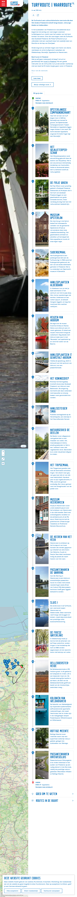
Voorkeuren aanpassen (52, 891)
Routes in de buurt (47, 800)
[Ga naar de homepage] (15, 3)
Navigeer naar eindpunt (44, 787)
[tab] (23, 446)
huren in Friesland (50, 61)
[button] (22, 667)
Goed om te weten (46, 794)
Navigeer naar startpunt (44, 103)
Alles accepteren (12, 891)
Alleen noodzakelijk (31, 891)
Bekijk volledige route (41, 85)
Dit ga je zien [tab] (38, 93)
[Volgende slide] (26, 224)
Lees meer (37, 78)
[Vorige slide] (2, 224)
